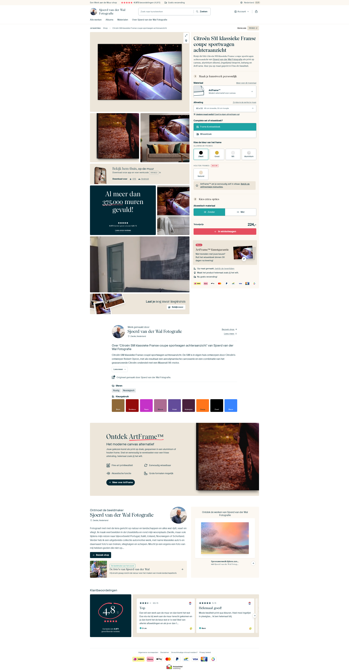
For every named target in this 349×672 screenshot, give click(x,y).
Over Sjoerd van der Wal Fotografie (149, 19)
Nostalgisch (128, 390)
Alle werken (96, 19)
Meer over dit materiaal (246, 83)
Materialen (122, 19)
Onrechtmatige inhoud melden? (184, 652)
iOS (134, 179)
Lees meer (229, 333)
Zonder (211, 212)
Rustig (116, 390)
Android (145, 179)
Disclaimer (164, 652)
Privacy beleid (205, 652)
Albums (109, 19)
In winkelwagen (227, 231)
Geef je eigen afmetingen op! (218, 114)
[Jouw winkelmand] (256, 11)
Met (242, 212)
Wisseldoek (206, 134)
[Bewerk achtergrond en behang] (186, 40)
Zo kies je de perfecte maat (244, 102)
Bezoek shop (228, 329)
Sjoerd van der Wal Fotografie (112, 11)
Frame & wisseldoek (210, 126)
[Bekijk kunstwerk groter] (186, 35)
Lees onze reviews (123, 230)
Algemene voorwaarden (148, 652)
